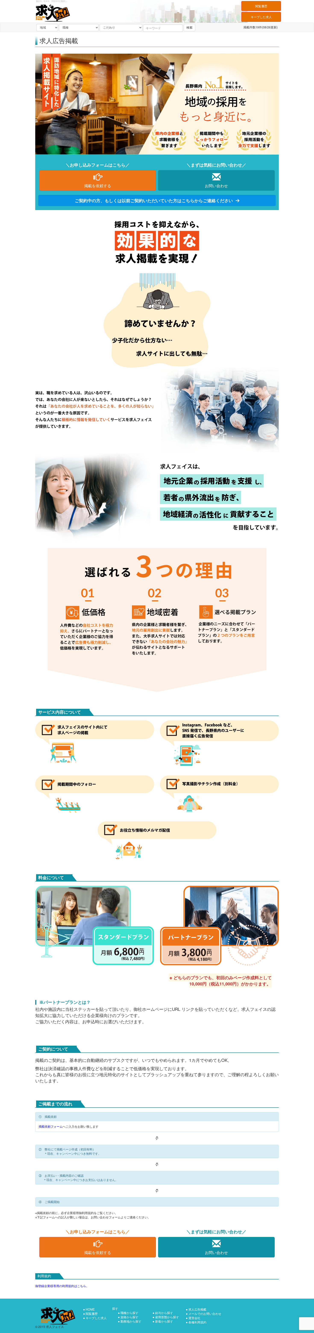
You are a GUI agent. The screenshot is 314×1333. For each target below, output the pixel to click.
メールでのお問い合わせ (204, 1313)
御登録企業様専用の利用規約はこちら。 (62, 1286)
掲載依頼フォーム (51, 1126)
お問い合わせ (216, 185)
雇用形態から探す (167, 1317)
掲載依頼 (97, 185)
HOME (90, 1309)
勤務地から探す (130, 1321)
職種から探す (129, 1313)
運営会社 (194, 1318)
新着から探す (164, 1321)
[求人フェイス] (58, 1315)
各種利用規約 (197, 1322)
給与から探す (164, 1313)
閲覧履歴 (261, 6)
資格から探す (129, 1317)
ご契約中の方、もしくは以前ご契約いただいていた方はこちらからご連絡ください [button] (154, 200)
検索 (189, 27)
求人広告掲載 (197, 1309)
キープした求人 (261, 17)
